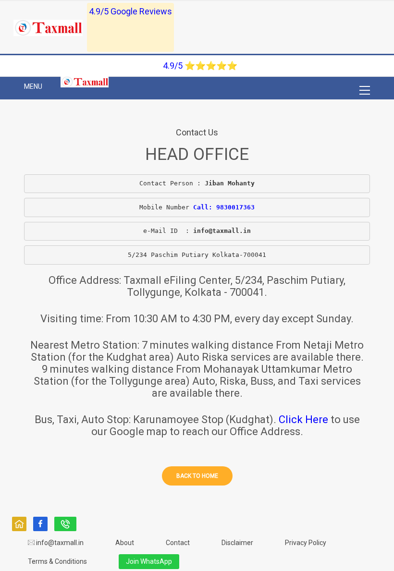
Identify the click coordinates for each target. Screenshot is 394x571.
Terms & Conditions (57, 561)
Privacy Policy (305, 543)
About (124, 543)
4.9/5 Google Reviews (130, 11)
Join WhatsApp (149, 561)
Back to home (197, 476)
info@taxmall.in (59, 543)
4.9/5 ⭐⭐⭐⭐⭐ (200, 66)
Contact (178, 543)
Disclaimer (237, 543)
